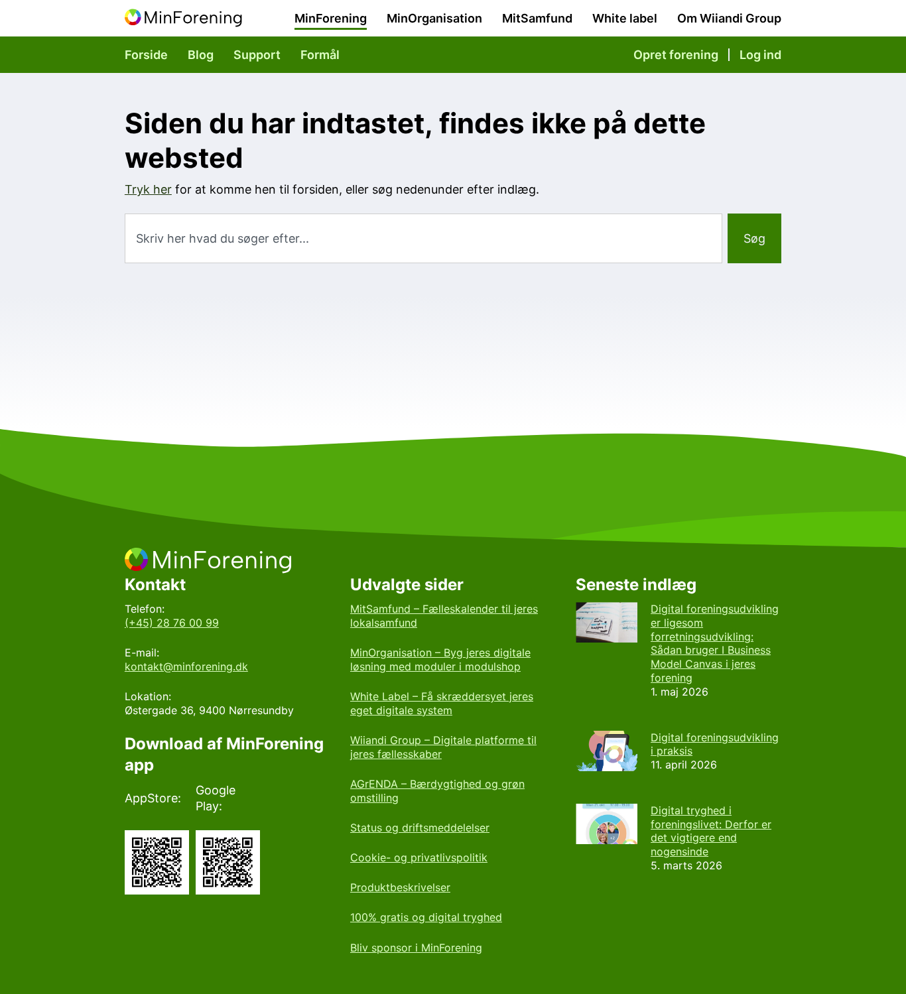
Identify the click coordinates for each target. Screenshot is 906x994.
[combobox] (423, 238)
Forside (146, 55)
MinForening (330, 18)
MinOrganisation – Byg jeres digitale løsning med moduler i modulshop (440, 659)
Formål (320, 55)
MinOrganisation (434, 18)
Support (257, 55)
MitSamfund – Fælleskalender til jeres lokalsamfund (444, 615)
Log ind (760, 55)
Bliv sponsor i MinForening (416, 947)
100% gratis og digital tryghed (426, 917)
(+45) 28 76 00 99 (172, 622)
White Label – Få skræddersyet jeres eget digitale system (441, 703)
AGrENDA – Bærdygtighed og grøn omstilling (437, 790)
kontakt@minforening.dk (186, 666)
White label (624, 18)
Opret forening (675, 55)
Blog (201, 55)
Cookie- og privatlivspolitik (418, 857)
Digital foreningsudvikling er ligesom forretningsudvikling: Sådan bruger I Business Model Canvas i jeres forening (715, 643)
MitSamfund (537, 18)
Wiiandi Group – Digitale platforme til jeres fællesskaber (443, 747)
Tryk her (148, 189)
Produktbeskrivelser (400, 887)
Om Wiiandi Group (729, 18)
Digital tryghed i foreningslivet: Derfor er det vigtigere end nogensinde (711, 831)
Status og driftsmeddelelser (419, 827)
